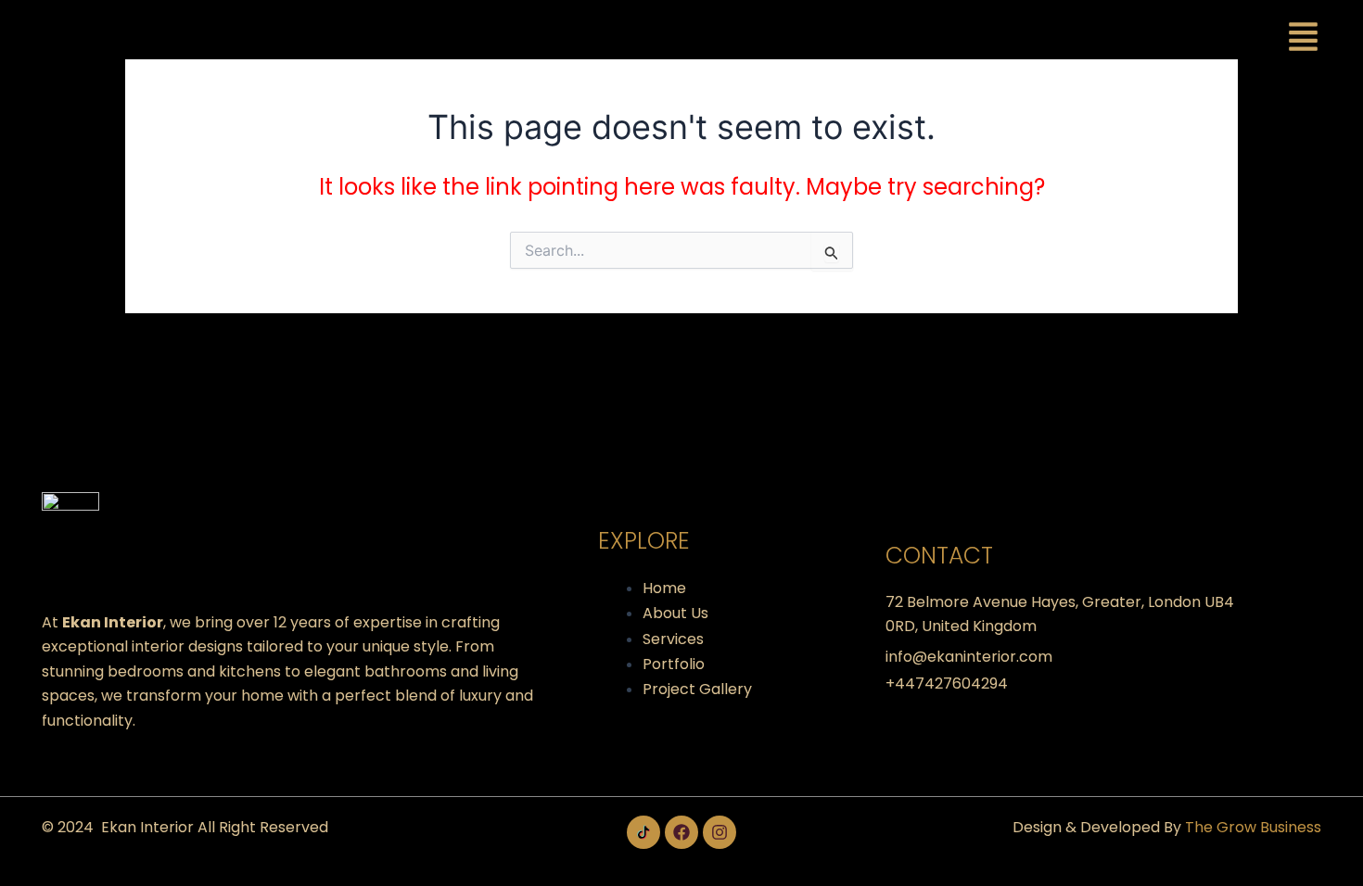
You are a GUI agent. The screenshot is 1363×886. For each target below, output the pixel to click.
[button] (1303, 39)
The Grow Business (1253, 827)
